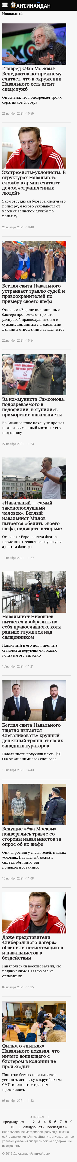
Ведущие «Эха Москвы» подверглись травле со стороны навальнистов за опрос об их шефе (31, 836)
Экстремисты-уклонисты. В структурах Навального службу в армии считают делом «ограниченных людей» (34, 182)
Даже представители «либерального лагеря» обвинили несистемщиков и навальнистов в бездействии (32, 947)
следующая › (33, 1127)
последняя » (57, 1127)
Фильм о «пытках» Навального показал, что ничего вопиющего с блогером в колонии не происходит (31, 1056)
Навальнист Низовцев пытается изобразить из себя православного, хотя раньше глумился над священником (31, 626)
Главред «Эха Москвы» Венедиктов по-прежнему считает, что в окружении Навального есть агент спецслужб (32, 78)
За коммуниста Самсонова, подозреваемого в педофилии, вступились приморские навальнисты (33, 407)
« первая (37, 1117)
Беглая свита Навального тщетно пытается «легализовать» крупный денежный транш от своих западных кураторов (32, 735)
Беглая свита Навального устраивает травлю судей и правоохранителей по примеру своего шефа (33, 293)
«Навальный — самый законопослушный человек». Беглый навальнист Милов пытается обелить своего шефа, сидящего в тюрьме (32, 515)
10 (12, 1127)
